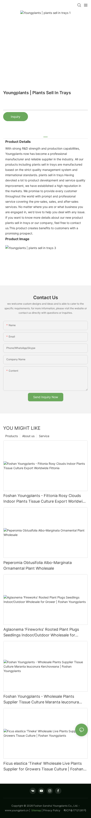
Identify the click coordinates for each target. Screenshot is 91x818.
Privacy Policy (53, 810)
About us (28, 436)
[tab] (45, 135)
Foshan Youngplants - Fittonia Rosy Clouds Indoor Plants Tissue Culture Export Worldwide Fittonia (45, 498)
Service (44, 436)
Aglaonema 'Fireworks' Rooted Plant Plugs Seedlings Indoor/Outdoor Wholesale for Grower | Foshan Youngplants (41, 632)
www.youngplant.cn (17, 810)
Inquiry (15, 116)
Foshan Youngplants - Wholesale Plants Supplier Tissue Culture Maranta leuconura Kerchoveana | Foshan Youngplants (41, 699)
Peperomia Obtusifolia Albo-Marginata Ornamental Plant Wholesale (37, 565)
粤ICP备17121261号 (74, 810)
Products (11, 436)
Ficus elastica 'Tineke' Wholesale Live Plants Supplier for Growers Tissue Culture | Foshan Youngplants (43, 766)
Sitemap (36, 810)
